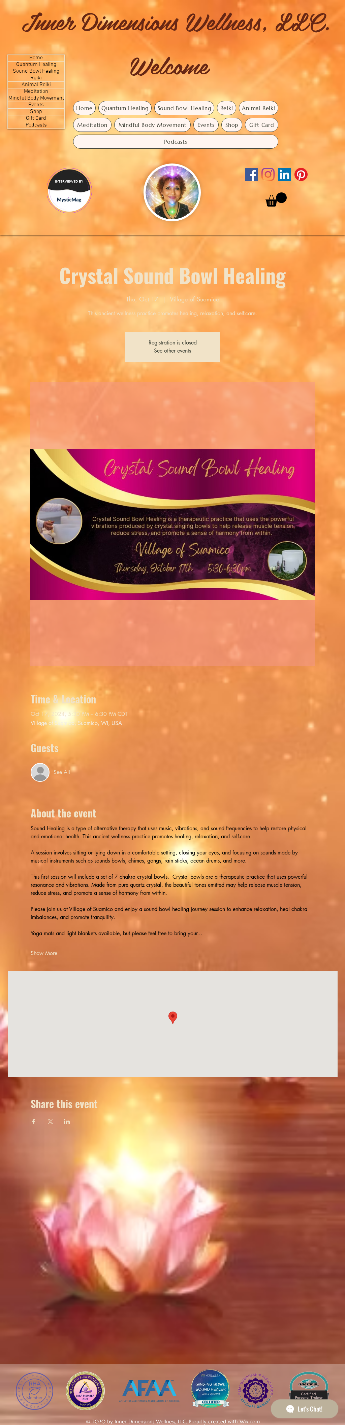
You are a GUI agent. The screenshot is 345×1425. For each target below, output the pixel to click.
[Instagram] (268, 174)
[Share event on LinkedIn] (67, 1121)
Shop (36, 112)
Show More (44, 953)
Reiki (36, 78)
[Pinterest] (301, 174)
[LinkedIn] (284, 174)
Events (36, 105)
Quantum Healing (36, 65)
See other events (172, 350)
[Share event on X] (50, 1121)
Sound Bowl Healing (36, 71)
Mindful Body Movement (36, 98)
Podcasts (36, 125)
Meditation (36, 91)
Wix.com (250, 1421)
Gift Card (36, 118)
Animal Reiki (36, 85)
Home (36, 58)
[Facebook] (251, 174)
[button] (276, 199)
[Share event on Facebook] (34, 1121)
